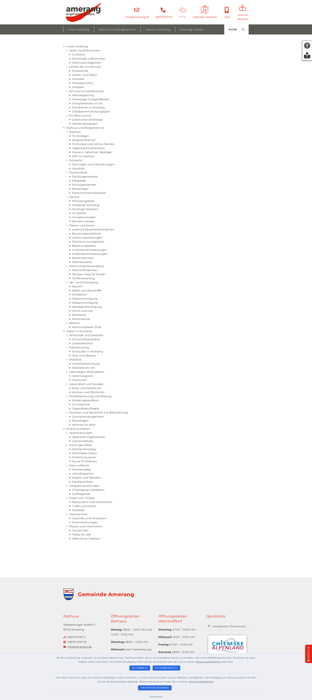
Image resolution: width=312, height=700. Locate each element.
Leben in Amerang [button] (157, 29)
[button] (307, 46)
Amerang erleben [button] (192, 29)
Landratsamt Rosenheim (229, 626)
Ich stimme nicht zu (166, 668)
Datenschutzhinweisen (208, 661)
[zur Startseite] (83, 12)
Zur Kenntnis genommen (155, 688)
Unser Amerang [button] (79, 29)
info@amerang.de (79, 646)
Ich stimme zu (140, 668)
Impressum (156, 696)
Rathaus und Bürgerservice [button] (117, 29)
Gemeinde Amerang (106, 594)
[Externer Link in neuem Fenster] (227, 646)
